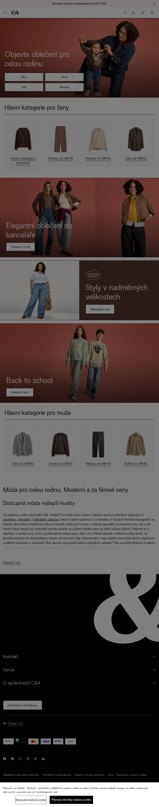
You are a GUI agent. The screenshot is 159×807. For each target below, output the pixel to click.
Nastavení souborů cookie (31, 799)
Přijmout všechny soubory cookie (71, 799)
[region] (79, 794)
